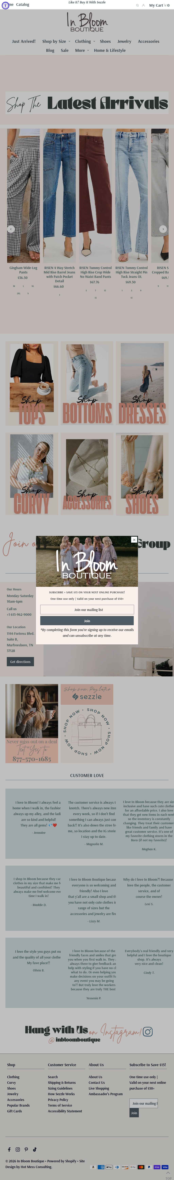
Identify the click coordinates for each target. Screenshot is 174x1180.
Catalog (22, 4)
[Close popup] (134, 539)
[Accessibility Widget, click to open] (5, 5)
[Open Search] (137, 5)
